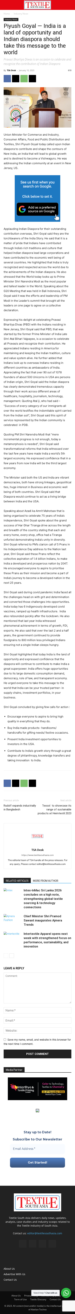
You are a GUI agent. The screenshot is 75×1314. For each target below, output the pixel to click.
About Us (9, 1268)
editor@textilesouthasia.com (44, 1233)
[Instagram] (32, 1243)
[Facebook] (7, 78)
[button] (6, 5)
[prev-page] (6, 955)
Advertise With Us (14, 1274)
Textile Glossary (38, 1299)
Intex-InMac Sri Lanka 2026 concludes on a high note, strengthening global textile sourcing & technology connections (43, 898)
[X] (15, 78)
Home (7, 13)
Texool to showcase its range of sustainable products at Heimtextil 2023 (54, 809)
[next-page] (11, 955)
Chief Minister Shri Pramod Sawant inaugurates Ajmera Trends (43, 920)
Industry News (21, 13)
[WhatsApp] (24, 78)
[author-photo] (37, 844)
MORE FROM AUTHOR (45, 880)
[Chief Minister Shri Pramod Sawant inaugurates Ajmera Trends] (13, 920)
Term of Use (20, 1299)
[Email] (32, 78)
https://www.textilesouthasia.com (37, 855)
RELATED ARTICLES (17, 880)
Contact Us (10, 1279)
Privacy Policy (31, 1295)
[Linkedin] (42, 1243)
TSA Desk (11, 70)
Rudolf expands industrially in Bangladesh (20, 807)
